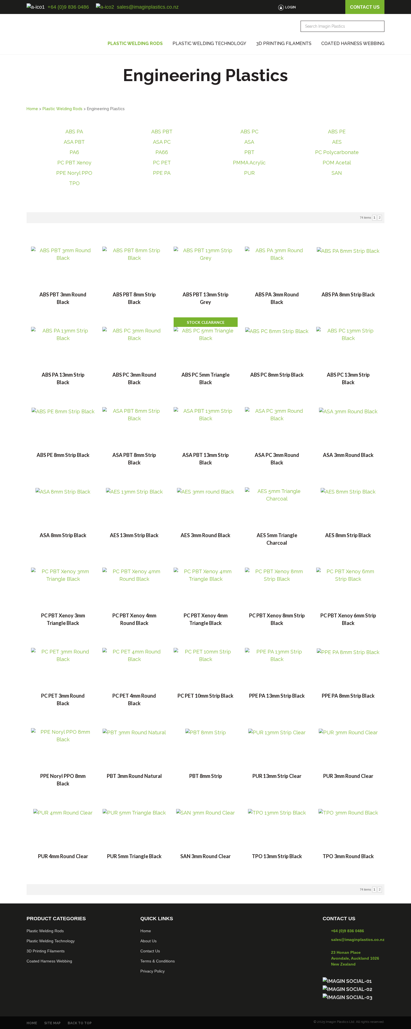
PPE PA (162, 173)
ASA (249, 142)
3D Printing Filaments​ (46, 951)
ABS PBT (162, 131)
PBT (249, 152)
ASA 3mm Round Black (348, 455)
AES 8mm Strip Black (348, 535)
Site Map (52, 1023)
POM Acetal (337, 163)
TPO (74, 183)
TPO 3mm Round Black (348, 856)
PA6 (74, 152)
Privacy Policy (152, 971)
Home (32, 109)
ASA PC (162, 142)
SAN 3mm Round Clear (205, 856)
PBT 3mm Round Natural (134, 776)
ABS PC (249, 131)
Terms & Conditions (157, 961)
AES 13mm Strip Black (134, 535)
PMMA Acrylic (249, 163)
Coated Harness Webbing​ (49, 961)
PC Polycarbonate (337, 152)
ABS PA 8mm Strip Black (348, 294)
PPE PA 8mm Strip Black (348, 696)
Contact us (365, 7)
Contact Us (150, 951)
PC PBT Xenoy (74, 163)
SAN (337, 173)
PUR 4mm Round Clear (63, 856)
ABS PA (74, 131)
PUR (249, 173)
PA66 (161, 152)
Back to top (80, 1023)
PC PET (162, 163)
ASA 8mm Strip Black (63, 535)
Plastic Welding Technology (209, 43)
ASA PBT (74, 142)
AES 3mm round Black (205, 535)
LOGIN (290, 7)
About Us (148, 941)
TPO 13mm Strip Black (277, 856)
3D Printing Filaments (283, 43)
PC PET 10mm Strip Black (205, 696)
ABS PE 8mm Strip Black (63, 455)
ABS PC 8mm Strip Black (277, 375)
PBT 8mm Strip (205, 776)
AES (337, 142)
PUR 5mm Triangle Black (134, 856)
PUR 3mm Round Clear (348, 776)
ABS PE (337, 131)
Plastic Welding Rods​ (45, 931)
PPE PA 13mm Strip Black (277, 696)
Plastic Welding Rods (135, 43)
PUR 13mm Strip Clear (276, 776)
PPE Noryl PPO (74, 173)
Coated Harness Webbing (352, 43)
